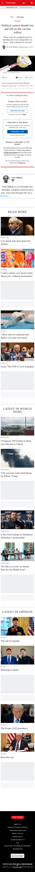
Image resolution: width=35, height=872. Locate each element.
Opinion (18, 21)
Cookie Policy (17, 836)
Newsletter (30, 77)
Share (6, 77)
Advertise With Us (17, 840)
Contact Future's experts (17, 827)
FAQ (17, 843)
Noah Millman (13, 47)
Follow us (20, 77)
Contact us (21, 163)
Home (12, 17)
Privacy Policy (17, 833)
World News (20, 17)
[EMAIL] (13, 180)
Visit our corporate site (24, 865)
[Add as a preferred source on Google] (17, 856)
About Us (17, 824)
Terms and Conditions (17, 830)
